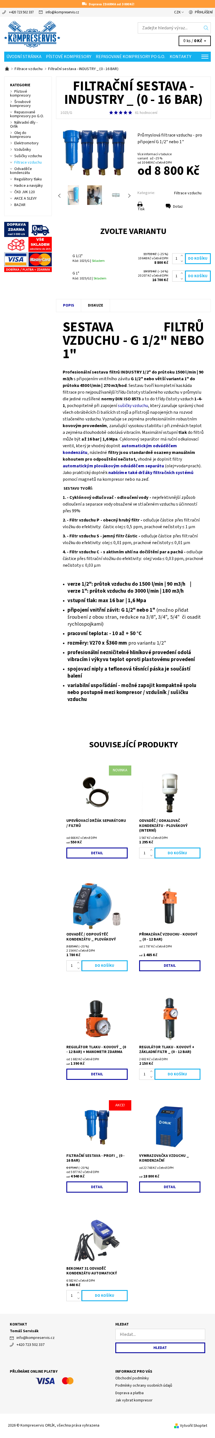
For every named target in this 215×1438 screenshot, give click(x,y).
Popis (68, 305)
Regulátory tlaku (28, 179)
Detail (97, 853)
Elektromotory (26, 143)
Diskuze (95, 305)
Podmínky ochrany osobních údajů (143, 1385)
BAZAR (19, 205)
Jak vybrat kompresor (134, 1400)
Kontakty (180, 57)
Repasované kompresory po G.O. (130, 57)
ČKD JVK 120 (24, 192)
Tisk (141, 209)
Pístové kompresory (68, 57)
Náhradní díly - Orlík (24, 124)
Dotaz (178, 206)
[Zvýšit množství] (183, 256)
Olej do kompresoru (20, 135)
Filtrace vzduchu (188, 193)
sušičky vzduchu (133, 406)
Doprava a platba (129, 1393)
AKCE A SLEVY (25, 198)
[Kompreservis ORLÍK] (56, 34)
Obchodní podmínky (132, 1378)
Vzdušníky (22, 149)
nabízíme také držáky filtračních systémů (150, 473)
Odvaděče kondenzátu (21, 171)
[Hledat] (206, 28)
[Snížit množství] (183, 261)
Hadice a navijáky (28, 185)
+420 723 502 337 (21, 12)
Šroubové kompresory (20, 104)
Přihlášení (204, 12)
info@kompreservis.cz (62, 12)
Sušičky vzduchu (28, 156)
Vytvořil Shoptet (193, 1426)
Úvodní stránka (23, 57)
